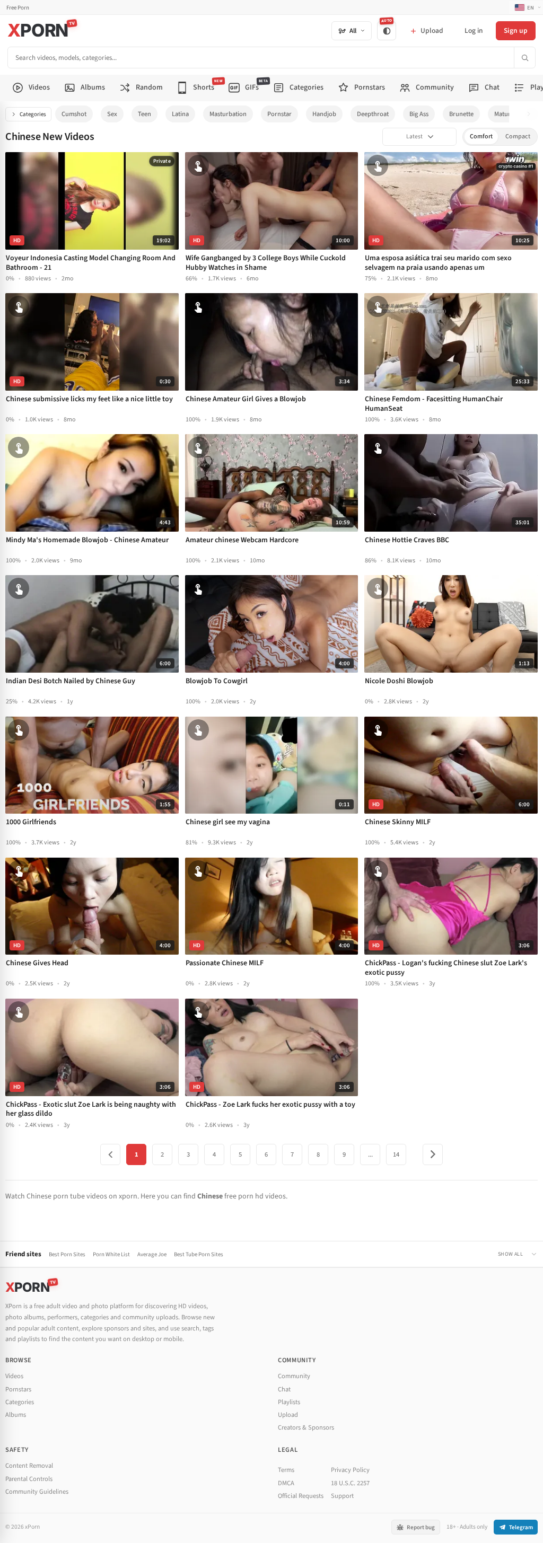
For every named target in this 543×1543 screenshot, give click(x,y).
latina (180, 114)
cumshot (74, 114)
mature (504, 114)
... (370, 1154)
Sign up (516, 30)
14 (396, 1154)
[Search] (524, 57)
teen (144, 114)
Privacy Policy (350, 1470)
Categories (33, 114)
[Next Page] (433, 1154)
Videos (14, 1376)
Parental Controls (28, 1479)
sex (112, 114)
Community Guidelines (36, 1491)
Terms (286, 1470)
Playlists (289, 1402)
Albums (15, 1414)
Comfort (481, 136)
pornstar (279, 114)
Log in (474, 30)
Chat (284, 1389)
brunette (461, 114)
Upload (288, 1414)
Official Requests (300, 1496)
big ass (418, 114)
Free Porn (17, 8)
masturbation (228, 114)
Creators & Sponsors (306, 1427)
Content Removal (29, 1465)
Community (294, 1376)
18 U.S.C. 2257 (350, 1483)
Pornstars (18, 1389)
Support (342, 1496)
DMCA (286, 1483)
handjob (324, 114)
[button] (531, 114)
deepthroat (373, 114)
